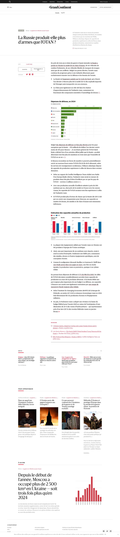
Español (63, 12)
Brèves (27, 30)
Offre (8, 529)
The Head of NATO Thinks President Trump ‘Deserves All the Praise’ (77, 332)
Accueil (9, 531)
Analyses (45, 2)
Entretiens (86, 397)
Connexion (93, 7)
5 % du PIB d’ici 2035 (86, 274)
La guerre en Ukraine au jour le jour (39, 30)
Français (57, 12)
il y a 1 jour (43, 365)
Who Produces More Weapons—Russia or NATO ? (67, 337)
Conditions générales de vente (42, 529)
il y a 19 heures (22, 365)
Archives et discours (23, 397)
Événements (74, 2)
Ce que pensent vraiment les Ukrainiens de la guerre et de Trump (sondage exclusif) (71, 405)
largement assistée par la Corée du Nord (77, 79)
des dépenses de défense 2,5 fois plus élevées (72, 145)
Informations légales (39, 527)
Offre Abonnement (105, 7)
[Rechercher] (17, 1)
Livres (67, 2)
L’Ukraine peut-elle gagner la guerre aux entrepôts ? (47, 402)
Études (42, 397)
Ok (105, 534)
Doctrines (52, 2)
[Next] (101, 351)
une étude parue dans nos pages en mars (67, 265)
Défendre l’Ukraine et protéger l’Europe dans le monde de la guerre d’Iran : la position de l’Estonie (92, 405)
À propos (9, 527)
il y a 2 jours (87, 365)
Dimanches (60, 2)
